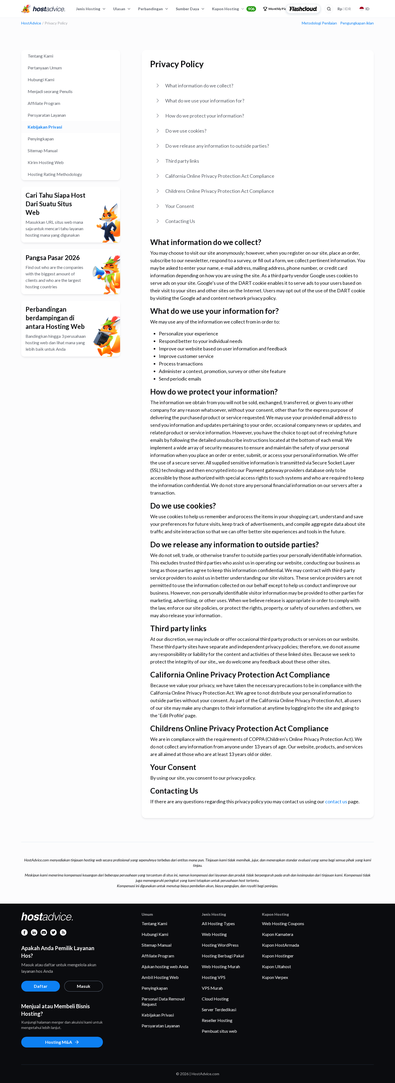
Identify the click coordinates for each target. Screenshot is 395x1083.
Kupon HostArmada (280, 944)
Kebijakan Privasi (45, 126)
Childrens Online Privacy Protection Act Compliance (219, 191)
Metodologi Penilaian (319, 23)
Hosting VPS (213, 977)
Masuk (83, 986)
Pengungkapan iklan (357, 23)
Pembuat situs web (219, 1031)
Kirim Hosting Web (46, 162)
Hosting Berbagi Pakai (223, 955)
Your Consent (179, 206)
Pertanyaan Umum (45, 67)
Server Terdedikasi (219, 1009)
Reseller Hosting (217, 1020)
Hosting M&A (58, 1042)
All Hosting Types (218, 923)
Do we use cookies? (185, 131)
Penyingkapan (41, 138)
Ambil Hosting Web (160, 977)
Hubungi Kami (41, 79)
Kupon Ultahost (276, 966)
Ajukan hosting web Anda (165, 966)
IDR (344, 8)
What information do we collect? (199, 85)
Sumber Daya (187, 8)
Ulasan (119, 8)
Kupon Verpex (275, 977)
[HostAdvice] (43, 9)
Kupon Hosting (233, 8)
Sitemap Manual (43, 150)
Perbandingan (150, 8)
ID (367, 8)
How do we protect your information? (204, 116)
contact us (336, 801)
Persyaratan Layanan (47, 115)
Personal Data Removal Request (163, 1001)
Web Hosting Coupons (283, 923)
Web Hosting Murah (221, 966)
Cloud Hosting (215, 998)
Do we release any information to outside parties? (217, 146)
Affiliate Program (44, 103)
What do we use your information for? (204, 101)
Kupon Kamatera (277, 934)
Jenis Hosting (88, 8)
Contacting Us (180, 221)
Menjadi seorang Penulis (50, 91)
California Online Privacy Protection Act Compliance (219, 176)
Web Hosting (214, 934)
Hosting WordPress (220, 944)
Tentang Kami (40, 55)
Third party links (182, 161)
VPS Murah (212, 987)
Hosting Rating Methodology (55, 174)
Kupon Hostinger (278, 955)
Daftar (41, 986)
